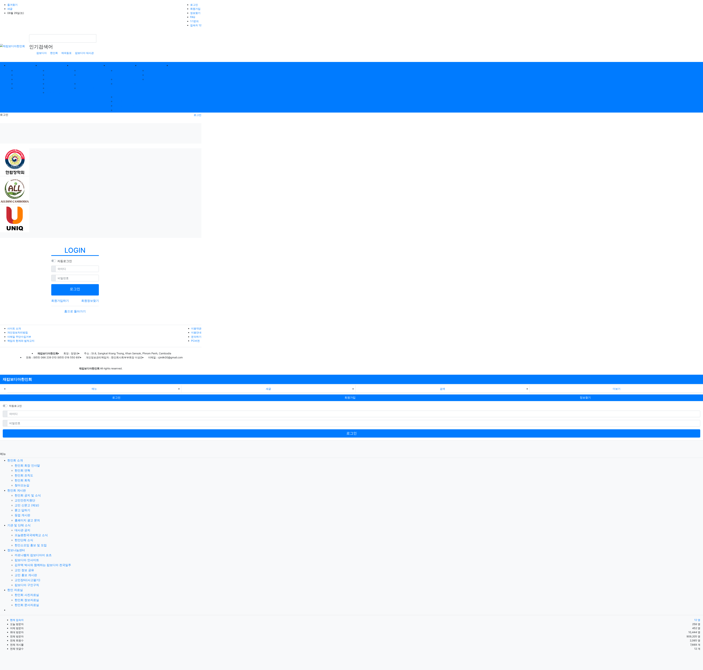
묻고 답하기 (53, 84)
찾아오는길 (21, 88)
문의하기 (196, 336)
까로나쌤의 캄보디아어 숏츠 (33, 555)
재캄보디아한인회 (17, 379)
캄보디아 (41, 52)
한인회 (54, 52)
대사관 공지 (85, 70)
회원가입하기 (60, 300)
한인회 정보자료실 (157, 75)
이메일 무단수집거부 (19, 336)
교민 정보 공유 (123, 97)
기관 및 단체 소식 (19, 525)
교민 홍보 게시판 (124, 101)
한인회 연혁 (22, 75)
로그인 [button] (116, 397)
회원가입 (195, 8)
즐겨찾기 (12, 4)
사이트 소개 (14, 328)
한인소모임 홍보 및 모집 (31, 545)
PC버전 (195, 340)
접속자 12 (195, 25)
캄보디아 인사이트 (125, 79)
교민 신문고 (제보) (57, 79)
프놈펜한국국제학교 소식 (31, 535)
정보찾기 (195, 12)
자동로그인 (64, 261)
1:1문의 (194, 21)
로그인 (194, 4)
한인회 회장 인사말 (26, 70)
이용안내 (196, 332)
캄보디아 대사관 (84, 52)
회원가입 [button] (350, 397)
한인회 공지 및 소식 (58, 70)
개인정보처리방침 (17, 332)
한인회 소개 (15, 460)
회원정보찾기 (90, 300)
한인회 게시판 (16, 490)
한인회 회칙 (22, 84)
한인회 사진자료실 (157, 70)
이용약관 (196, 328)
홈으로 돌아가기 (75, 311)
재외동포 (66, 52)
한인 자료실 (15, 590)
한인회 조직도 (23, 79)
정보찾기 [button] (585, 397)
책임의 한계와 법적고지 (20, 340)
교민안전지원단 (55, 75)
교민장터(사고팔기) (126, 106)
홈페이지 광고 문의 (58, 92)
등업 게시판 (53, 88)
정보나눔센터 (16, 550)
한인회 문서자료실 (157, 79)
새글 (9, 8)
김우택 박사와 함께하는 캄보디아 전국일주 (126, 88)
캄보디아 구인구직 (125, 110)
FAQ (192, 17)
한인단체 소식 (86, 84)
